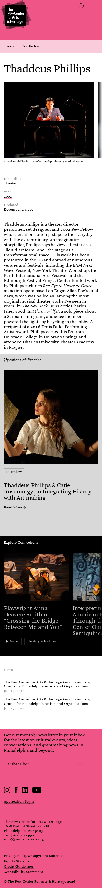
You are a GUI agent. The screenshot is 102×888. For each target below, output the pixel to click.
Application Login (19, 801)
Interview (14, 471)
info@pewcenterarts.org (24, 839)
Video (14, 641)
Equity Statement (18, 861)
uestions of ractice (24, 359)
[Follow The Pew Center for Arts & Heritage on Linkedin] (25, 792)
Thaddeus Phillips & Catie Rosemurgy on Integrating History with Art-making (47, 492)
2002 (10, 46)
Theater (10, 183)
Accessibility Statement (23, 872)
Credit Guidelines (19, 866)
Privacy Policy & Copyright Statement (35, 856)
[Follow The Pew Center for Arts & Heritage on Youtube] (36, 792)
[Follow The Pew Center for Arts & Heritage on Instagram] (7, 792)
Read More (13, 507)
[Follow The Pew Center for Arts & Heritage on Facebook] (16, 791)
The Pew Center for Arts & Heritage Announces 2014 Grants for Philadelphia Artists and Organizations (47, 684)
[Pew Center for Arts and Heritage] (15, 15)
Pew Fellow (30, 46)
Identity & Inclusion (43, 641)
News (8, 669)
